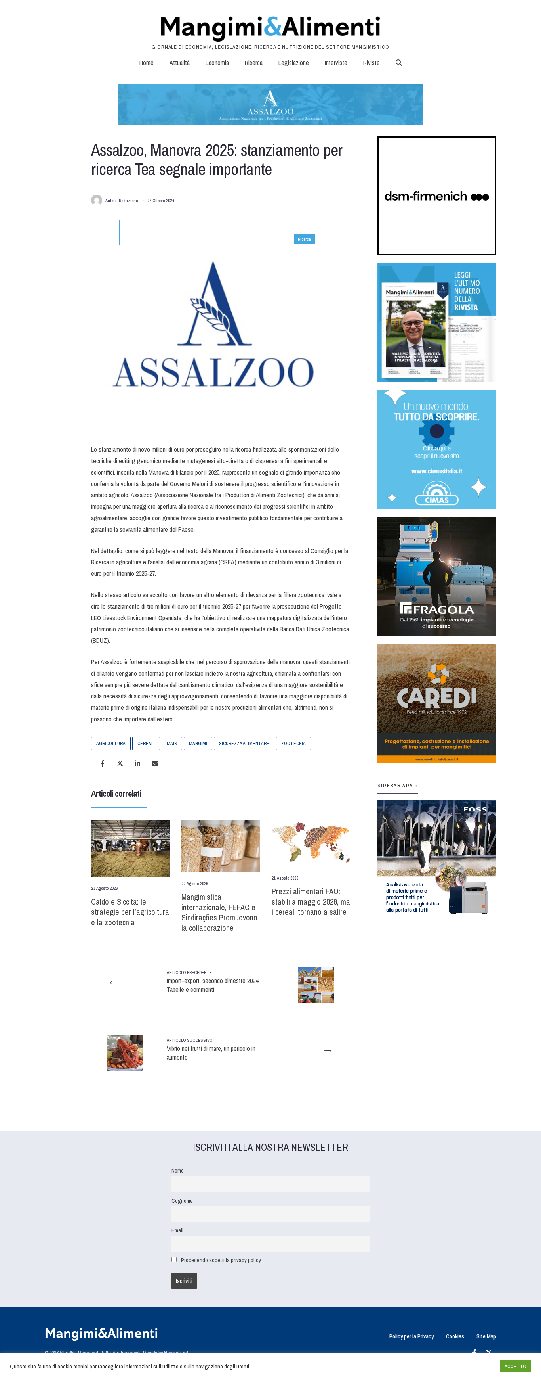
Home (146, 62)
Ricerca (254, 62)
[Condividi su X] (120, 763)
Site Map (486, 1336)
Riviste (371, 62)
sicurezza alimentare (244, 743)
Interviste (336, 62)
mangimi (198, 743)
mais (172, 743)
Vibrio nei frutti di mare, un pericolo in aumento (211, 1049)
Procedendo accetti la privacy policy (221, 1260)
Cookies (455, 1336)
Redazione (128, 200)
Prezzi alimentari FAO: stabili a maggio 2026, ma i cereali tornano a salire (311, 901)
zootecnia (293, 743)
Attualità (180, 62)
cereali (146, 743)
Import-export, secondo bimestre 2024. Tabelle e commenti (213, 982)
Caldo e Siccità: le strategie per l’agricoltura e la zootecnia (130, 912)
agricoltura (111, 743)
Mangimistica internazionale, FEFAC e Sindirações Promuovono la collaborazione (219, 912)
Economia (217, 62)
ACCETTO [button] (515, 1366)
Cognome (182, 1200)
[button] (399, 63)
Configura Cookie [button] (474, 1366)
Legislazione (293, 62)
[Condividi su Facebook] (102, 763)
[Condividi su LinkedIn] (137, 763)
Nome (177, 1170)
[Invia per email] (155, 763)
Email (177, 1230)
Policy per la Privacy (411, 1336)
